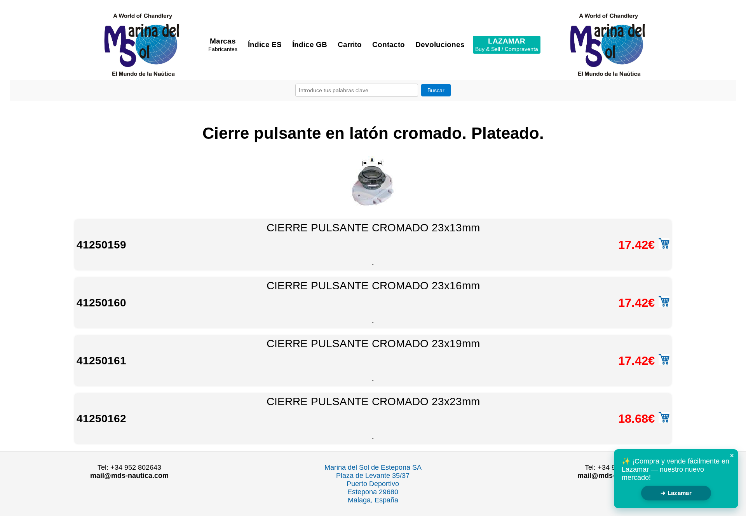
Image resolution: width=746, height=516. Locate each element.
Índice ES (265, 44)
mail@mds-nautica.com (129, 475)
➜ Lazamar (676, 493)
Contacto (388, 44)
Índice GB (309, 44)
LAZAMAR (506, 44)
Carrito (350, 44)
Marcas (222, 44)
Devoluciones (440, 44)
